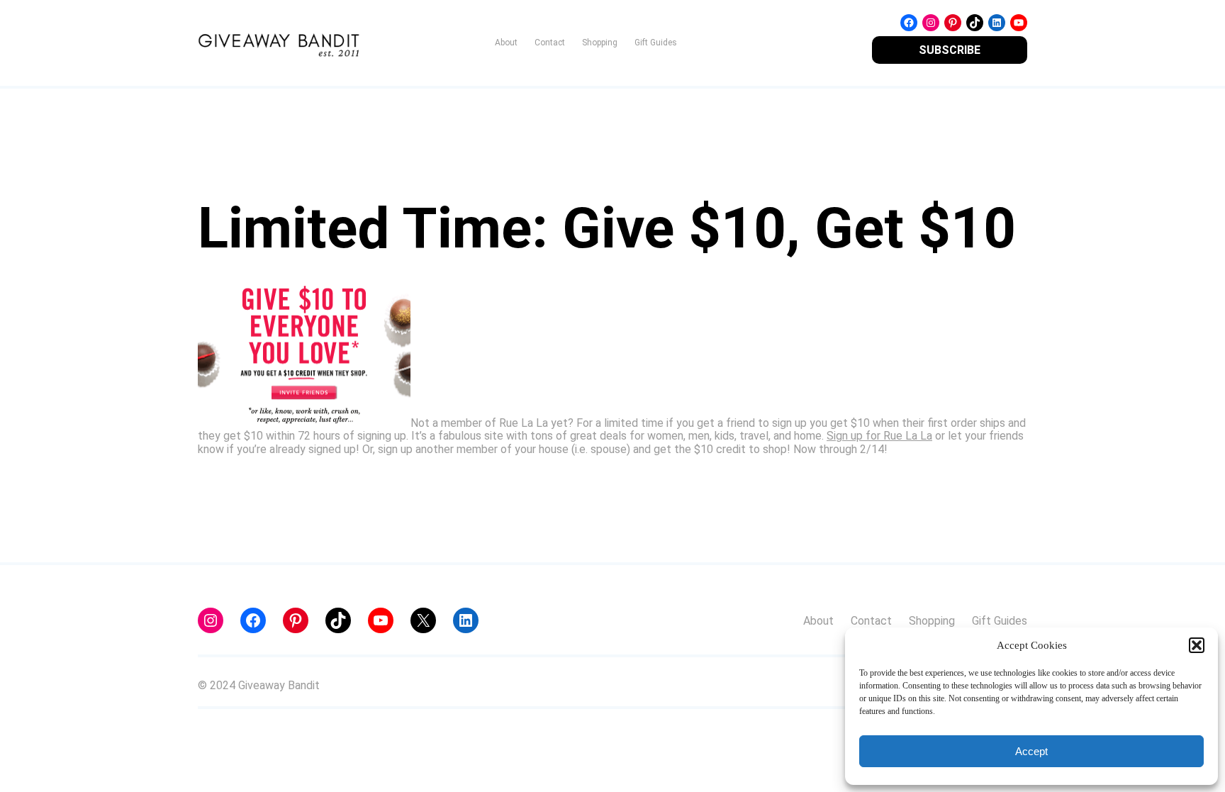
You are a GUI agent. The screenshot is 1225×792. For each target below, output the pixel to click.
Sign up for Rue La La (879, 435)
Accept (1031, 751)
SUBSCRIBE (949, 50)
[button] (1197, 645)
